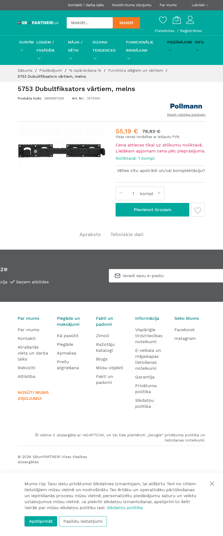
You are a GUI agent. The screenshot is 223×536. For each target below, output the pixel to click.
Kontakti (27, 338)
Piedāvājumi (51, 70)
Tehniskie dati (127, 234)
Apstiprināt (41, 521)
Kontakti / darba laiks (86, 5)
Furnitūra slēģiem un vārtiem (136, 70)
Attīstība (26, 376)
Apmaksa (66, 353)
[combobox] (90, 23)
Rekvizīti (26, 367)
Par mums (168, 5)
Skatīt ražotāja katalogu (186, 115)
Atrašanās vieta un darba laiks (33, 353)
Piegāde (65, 344)
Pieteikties (165, 31)
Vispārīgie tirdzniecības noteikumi (148, 335)
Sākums (26, 70)
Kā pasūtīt (68, 335)
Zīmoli (102, 335)
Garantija (144, 377)
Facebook (184, 329)
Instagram (185, 338)
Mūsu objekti (109, 367)
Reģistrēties (191, 31)
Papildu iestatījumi (83, 521)
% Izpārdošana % (86, 70)
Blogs (101, 359)
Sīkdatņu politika (125, 507)
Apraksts (90, 234)
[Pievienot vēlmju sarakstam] (198, 210)
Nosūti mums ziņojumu (131, 5)
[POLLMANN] (186, 106)
